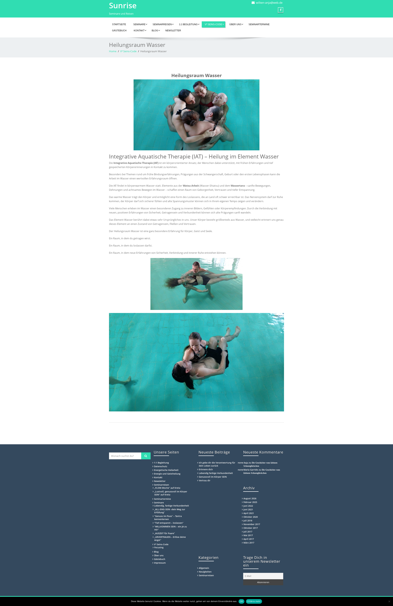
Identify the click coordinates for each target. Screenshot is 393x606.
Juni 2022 (248, 505)
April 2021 (248, 513)
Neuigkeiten (205, 571)
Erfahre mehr (254, 601)
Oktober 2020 (250, 516)
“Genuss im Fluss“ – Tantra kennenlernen (168, 518)
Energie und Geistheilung (167, 473)
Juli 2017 (247, 531)
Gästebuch (119, 30)
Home (113, 51)
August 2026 (249, 498)
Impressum (160, 562)
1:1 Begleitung (188, 24)
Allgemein (204, 568)
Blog (155, 30)
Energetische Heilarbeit (166, 470)
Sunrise (123, 5)
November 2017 (251, 524)
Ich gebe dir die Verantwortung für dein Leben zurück (217, 464)
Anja (245, 463)
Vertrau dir (204, 480)
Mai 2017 (248, 535)
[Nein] (389, 601)
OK (241, 601)
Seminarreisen (162, 24)
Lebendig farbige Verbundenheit (216, 473)
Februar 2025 (250, 502)
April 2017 (248, 539)
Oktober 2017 (250, 527)
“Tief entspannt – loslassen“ (168, 522)
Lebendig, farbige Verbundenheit (171, 505)
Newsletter (173, 30)
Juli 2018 (247, 520)
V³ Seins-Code (213, 24)
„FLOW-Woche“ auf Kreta (167, 487)
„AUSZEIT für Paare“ (164, 533)
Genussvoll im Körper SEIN (213, 476)
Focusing (158, 547)
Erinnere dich (206, 469)
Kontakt (139, 30)
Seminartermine (259, 24)
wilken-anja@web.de (269, 2)
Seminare (139, 24)
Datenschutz (160, 466)
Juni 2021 (248, 509)
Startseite (119, 24)
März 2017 (248, 542)
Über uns (235, 24)
